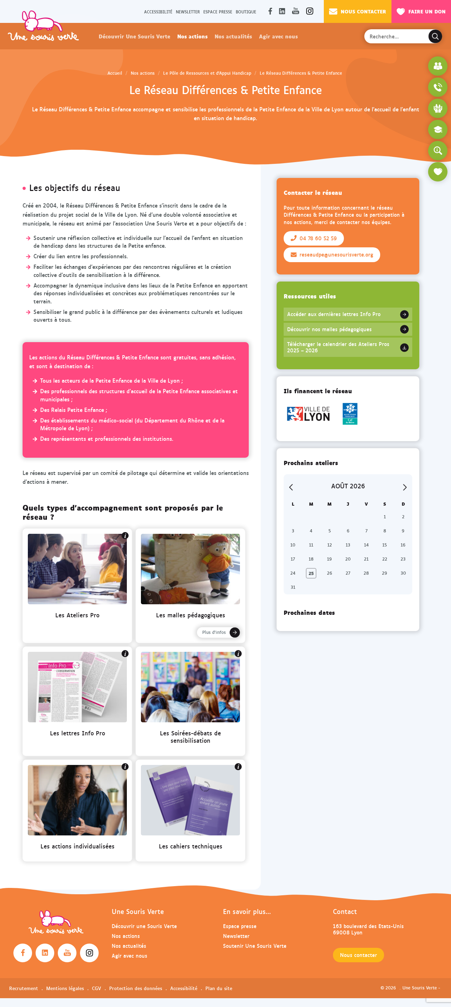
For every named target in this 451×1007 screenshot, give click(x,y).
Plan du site (218, 988)
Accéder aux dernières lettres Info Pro (334, 314)
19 (329, 558)
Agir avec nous (278, 36)
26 (329, 572)
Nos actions (192, 36)
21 (366, 558)
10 (292, 544)
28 (366, 572)
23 (403, 558)
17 (293, 558)
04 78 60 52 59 (318, 238)
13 (348, 544)
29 (384, 572)
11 (311, 544)
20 (348, 558)
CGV (96, 988)
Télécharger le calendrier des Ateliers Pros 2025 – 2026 (338, 347)
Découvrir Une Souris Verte (134, 36)
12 (329, 544)
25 (311, 573)
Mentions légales (65, 988)
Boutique (246, 11)
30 (403, 572)
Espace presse (217, 11)
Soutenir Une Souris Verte (254, 945)
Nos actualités (233, 36)
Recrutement (23, 988)
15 (384, 544)
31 (293, 587)
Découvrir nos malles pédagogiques (329, 329)
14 (366, 544)
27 (348, 572)
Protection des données (135, 988)
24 (293, 572)
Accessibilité (158, 11)
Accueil (114, 72)
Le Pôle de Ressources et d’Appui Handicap (207, 72)
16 (403, 544)
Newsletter (188, 11)
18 (311, 558)
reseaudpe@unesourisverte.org (336, 254)
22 (384, 558)
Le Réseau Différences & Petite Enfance (301, 72)
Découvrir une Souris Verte (144, 926)
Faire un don (427, 11)
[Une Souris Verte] (43, 25)
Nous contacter (363, 11)
